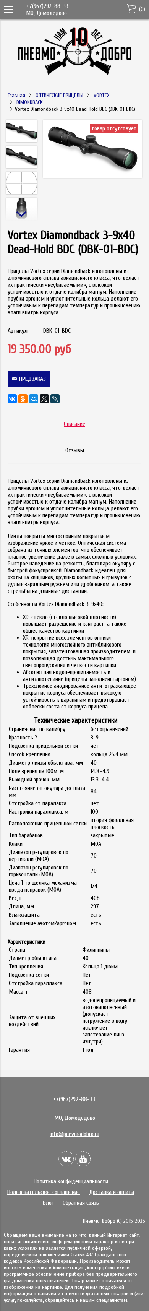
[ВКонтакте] (12, 398)
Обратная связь (81, 1202)
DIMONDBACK (29, 102)
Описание (74, 424)
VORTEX (102, 95)
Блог (48, 1202)
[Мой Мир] (33, 398)
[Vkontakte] (66, 1158)
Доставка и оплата (111, 1192)
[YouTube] (83, 1158)
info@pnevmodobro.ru (74, 1134)
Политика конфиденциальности (71, 1181)
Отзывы (74, 450)
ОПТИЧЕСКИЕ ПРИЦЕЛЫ (59, 95)
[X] (44, 398)
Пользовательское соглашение (43, 1192)
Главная (16, 95)
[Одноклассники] (23, 398)
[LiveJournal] (55, 398)
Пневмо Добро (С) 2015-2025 (114, 1221)
